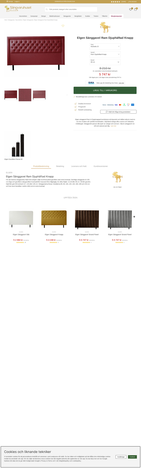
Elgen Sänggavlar (28, 20)
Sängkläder (78, 16)
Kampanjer (34, 16)
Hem (5, 20)
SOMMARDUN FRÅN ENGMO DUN (65, 1)
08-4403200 (133, 1)
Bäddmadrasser (54, 16)
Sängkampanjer (116, 16)
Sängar (43, 16)
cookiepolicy (77, 461)
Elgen (9, 173)
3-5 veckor (98, 97)
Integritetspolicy (64, 461)
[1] (35, 53)
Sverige (11, 1)
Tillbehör (104, 16)
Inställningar (121, 457)
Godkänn (132, 457)
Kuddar (87, 16)
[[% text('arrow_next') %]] (134, 216)
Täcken (96, 16)
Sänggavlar (67, 16)
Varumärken (23, 16)
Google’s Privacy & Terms (43, 461)
